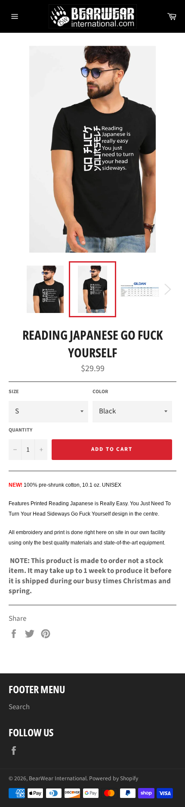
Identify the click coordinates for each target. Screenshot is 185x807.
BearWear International (57, 778)
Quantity (20, 430)
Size (14, 391)
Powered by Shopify (113, 778)
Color (100, 391)
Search (19, 707)
